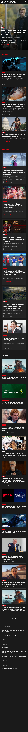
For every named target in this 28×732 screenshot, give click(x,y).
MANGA (3, 451)
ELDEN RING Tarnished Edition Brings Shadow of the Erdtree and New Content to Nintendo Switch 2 (13, 306)
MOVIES (4, 335)
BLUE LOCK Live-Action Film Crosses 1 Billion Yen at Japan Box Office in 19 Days (14, 532)
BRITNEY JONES (7, 214)
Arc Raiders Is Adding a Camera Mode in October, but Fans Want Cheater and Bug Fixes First (14, 583)
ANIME (3, 476)
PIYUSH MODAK (5, 44)
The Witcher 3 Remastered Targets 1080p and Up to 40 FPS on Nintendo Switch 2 (14, 378)
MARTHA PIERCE (7, 281)
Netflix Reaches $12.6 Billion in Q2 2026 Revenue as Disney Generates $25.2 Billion (14, 507)
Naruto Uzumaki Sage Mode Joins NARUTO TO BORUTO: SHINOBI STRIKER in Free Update (14, 239)
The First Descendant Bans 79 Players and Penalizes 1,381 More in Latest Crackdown (12, 403)
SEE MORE (14, 619)
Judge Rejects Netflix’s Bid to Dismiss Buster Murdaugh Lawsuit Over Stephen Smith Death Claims (13, 429)
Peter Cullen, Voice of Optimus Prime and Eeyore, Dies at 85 (13, 339)
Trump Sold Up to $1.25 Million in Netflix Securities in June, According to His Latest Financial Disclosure (12, 558)
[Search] (22, 2)
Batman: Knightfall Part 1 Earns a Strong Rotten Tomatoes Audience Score (14, 75)
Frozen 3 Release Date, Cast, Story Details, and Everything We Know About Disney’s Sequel (14, 172)
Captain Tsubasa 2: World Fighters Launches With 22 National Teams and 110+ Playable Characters (14, 273)
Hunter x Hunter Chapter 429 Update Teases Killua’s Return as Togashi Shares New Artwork (14, 454)
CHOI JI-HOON (7, 315)
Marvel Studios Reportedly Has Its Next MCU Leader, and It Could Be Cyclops (13, 32)
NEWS (2, 27)
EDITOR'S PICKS (5, 400)
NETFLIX (3, 504)
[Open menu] (25, 2)
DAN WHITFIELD (7, 248)
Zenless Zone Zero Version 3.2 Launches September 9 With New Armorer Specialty (12, 206)
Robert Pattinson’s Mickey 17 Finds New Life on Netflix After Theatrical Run (13, 106)
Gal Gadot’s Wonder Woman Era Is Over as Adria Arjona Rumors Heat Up (14, 136)
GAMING (4, 201)
